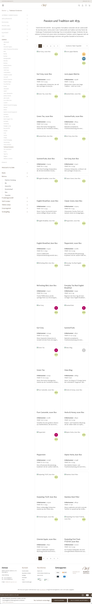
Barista (5, 53)
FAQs (23, 579)
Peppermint (41, 455)
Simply (5, 137)
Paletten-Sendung (10, 180)
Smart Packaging (8, 140)
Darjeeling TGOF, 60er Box (47, 497)
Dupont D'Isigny (7, 81)
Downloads (24, 577)
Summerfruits (69, 328)
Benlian (5, 56)
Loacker (5, 102)
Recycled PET (7, 128)
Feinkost (4, 162)
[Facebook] (91, 595)
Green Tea (41, 370)
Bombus (5, 63)
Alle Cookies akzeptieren (79, 600)
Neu (6, 192)
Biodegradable (7, 58)
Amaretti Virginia (8, 46)
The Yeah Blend (7, 149)
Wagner (5, 156)
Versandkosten (42, 589)
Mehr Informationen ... (8, 602)
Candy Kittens (7, 72)
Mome (5, 109)
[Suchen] (79, 5)
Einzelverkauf (9, 189)
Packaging (5, 22)
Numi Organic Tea (8, 119)
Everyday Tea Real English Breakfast (74, 287)
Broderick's (6, 67)
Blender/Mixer (6, 29)
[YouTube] (87, 595)
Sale (3, 36)
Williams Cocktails (8, 158)
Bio (6, 183)
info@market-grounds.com (11, 582)
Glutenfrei (8, 186)
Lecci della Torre (8, 100)
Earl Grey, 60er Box (71, 159)
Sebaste (5, 130)
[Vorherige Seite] (36, 46)
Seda (5, 133)
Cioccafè (6, 77)
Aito (5, 44)
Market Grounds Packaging (10, 105)
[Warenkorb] (89, 5)
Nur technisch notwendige (42, 600)
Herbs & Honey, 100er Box (74, 412)
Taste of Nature (7, 144)
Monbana (6, 114)
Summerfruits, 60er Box (46, 159)
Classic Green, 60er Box (73, 201)
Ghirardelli (6, 88)
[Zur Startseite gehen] (44, 5)
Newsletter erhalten (26, 573)
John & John (6, 98)
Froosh (5, 86)
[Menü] (3, 5)
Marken (4, 39)
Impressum (39, 571)
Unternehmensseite (7, 1)
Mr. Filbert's (6, 116)
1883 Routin (6, 42)
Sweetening (6, 142)
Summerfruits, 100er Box (73, 116)
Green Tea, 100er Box (45, 116)
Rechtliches (41, 568)
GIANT (5, 91)
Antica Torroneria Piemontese (11, 49)
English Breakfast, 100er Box (47, 201)
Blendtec (6, 60)
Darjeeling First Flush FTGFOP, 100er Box (72, 541)
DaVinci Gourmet (8, 79)
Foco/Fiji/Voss (7, 84)
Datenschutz (40, 575)
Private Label (6, 25)
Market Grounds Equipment (10, 112)
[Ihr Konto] (82, 5)
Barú (5, 51)
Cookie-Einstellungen (27, 582)
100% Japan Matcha (71, 74)
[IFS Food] (40, 579)
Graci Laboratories (8, 93)
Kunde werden (25, 571)
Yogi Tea (6, 154)
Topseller (8, 195)
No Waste (6, 121)
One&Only (6, 123)
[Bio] (46, 579)
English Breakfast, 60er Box (47, 243)
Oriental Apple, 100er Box (46, 539)
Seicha (5, 135)
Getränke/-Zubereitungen (10, 15)
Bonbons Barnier (8, 65)
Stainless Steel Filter (71, 497)
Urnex (5, 151)
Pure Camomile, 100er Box (47, 412)
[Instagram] (83, 595)
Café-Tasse (6, 70)
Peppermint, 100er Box (72, 243)
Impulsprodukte (7, 18)
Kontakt (25, 568)
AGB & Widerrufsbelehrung (43, 573)
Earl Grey (40, 328)
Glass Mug (68, 370)
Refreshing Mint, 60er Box (46, 286)
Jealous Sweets (7, 95)
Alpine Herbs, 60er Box (73, 455)
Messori (5, 107)
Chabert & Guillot (8, 74)
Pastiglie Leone (7, 126)
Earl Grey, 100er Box (44, 74)
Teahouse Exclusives (8, 147)
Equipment (5, 32)
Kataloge (24, 575)
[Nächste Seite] (57, 46)
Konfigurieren (59, 600)
